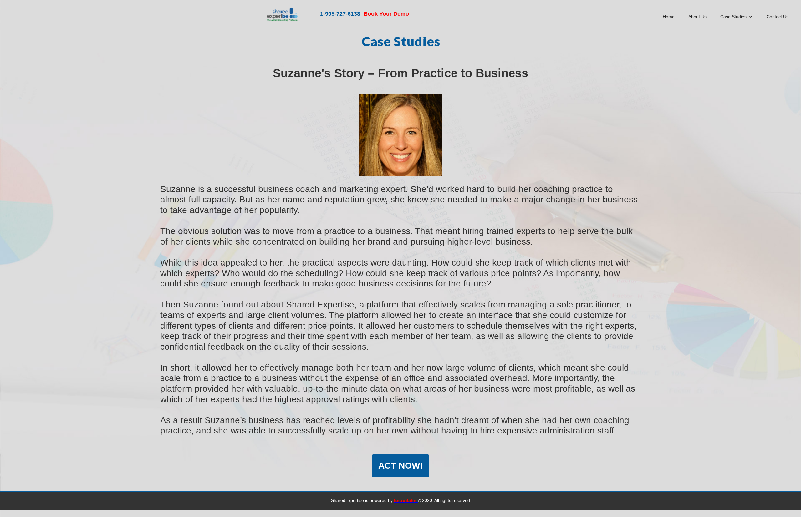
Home (669, 16)
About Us (697, 16)
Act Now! (400, 465)
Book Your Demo (386, 14)
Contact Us (777, 16)
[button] (736, 16)
